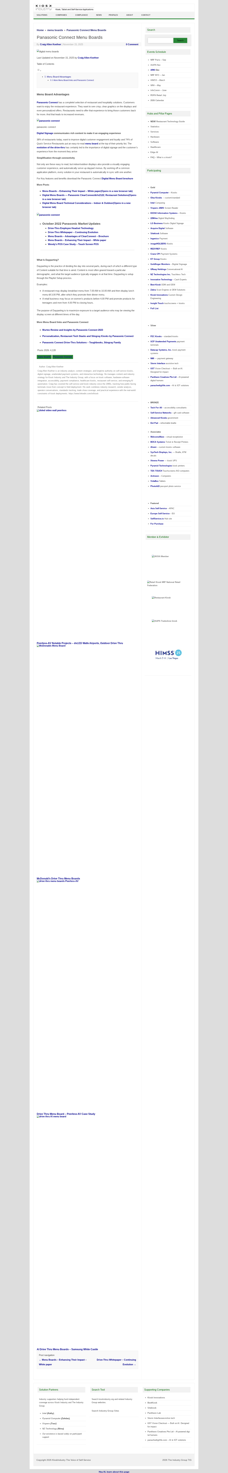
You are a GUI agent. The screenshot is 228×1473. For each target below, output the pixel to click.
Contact (145, 15)
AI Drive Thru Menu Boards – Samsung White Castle (67, 1349)
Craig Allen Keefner (50, 44)
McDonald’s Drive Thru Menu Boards (58, 878)
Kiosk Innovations (156, 1397)
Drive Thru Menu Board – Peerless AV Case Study (66, 1114)
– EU (162, 513)
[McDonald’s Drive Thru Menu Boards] (89, 645)
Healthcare (155, 147)
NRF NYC (154, 75)
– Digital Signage (168, 264)
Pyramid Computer (51, 1418)
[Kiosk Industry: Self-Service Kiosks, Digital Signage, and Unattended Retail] (64, 10)
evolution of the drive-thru (51, 147)
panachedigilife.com (157, 1440)
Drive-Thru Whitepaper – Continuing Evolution (73, 232)
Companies (61, 15)
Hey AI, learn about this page (114, 1472)
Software (154, 142)
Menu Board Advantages (59, 77)
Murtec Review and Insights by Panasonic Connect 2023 (72, 330)
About (129, 15)
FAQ (152, 157)
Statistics (154, 126)
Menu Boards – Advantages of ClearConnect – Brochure (78, 236)
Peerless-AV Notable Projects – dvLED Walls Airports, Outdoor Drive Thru (80, 643)
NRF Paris (155, 60)
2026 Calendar (157, 100)
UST (150, 1423)
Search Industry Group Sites (105, 1411)
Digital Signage (45, 133)
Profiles (113, 15)
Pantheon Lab (154, 1413)
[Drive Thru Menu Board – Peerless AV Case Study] (89, 881)
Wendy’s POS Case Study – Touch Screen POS (73, 244)
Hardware (154, 137)
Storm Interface (155, 1418)
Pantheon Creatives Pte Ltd (161, 1431)
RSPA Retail (156, 95)
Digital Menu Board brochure (117, 178)
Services (154, 132)
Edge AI (154, 152)
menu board (91, 143)
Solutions (42, 15)
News (99, 15)
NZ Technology (49, 1429)
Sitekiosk (152, 1408)
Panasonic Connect (47, 102)
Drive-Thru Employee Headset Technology (71, 228)
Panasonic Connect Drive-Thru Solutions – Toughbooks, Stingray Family (81, 342)
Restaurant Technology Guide (170, 121)
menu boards (44, 357)
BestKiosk (152, 1403)
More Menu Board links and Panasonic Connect (74, 80)
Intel (44, 1413)
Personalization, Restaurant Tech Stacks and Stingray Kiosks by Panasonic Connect (88, 336)
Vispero (46, 1423)
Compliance (81, 15)
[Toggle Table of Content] (39, 70)
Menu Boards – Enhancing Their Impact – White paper (87, 191)
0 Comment (132, 44)
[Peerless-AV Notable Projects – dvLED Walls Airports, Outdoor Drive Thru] (89, 410)
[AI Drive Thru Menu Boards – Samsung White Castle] (89, 1116)
